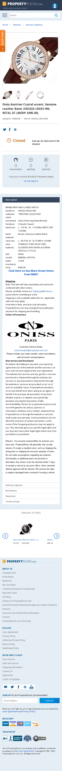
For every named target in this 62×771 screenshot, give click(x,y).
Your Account (8, 659)
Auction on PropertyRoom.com (16, 600)
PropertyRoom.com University (16, 620)
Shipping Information (12, 667)
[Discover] (35, 723)
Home (5, 24)
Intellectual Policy (10, 648)
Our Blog (6, 596)
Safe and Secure (10, 663)
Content (3, 41)
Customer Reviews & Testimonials (18, 588)
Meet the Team (9, 592)
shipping (36, 291)
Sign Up (50, 700)
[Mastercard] (20, 723)
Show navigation (5, 15)
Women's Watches (34, 24)
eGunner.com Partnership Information (20, 612)
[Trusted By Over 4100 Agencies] (28, 738)
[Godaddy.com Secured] (40, 738)
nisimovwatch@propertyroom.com (31, 350)
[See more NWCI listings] (31, 343)
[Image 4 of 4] (40, 95)
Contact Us (7, 671)
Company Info (9, 572)
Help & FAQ (7, 675)
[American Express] (28, 723)
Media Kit (6, 580)
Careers (6, 616)
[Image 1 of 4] (31, 60)
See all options (31, 180)
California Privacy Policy (13, 640)
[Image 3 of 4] (29, 95)
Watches (17, 24)
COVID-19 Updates (11, 679)
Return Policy (8, 644)
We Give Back (9, 584)
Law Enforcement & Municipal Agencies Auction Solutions (29, 604)
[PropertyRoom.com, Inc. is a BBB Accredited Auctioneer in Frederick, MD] (12, 738)
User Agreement (10, 632)
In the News (8, 576)
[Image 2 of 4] (18, 95)
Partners (6, 608)
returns (49, 291)
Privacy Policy (8, 636)
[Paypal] (6, 723)
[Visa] (13, 723)
